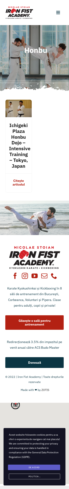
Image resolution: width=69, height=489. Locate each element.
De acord (34, 467)
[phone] (54, 276)
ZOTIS (45, 390)
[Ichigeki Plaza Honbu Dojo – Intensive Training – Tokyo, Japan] (18, 102)
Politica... (34, 476)
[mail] (44, 276)
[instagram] (25, 276)
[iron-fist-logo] (19, 8)
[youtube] (34, 276)
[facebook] (15, 276)
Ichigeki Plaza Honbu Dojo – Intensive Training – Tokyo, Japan (19, 145)
